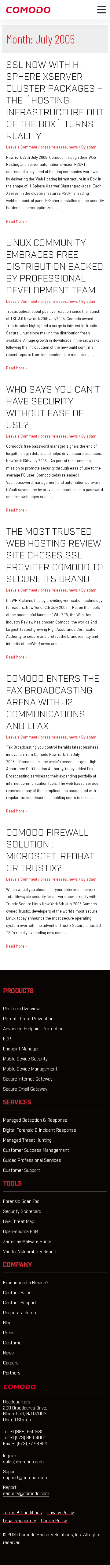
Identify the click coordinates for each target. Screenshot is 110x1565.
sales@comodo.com (23, 1462)
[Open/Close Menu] (101, 9)
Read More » (17, 221)
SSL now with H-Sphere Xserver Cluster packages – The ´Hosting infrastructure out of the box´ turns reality (55, 101)
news (73, 147)
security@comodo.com (26, 1494)
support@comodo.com (26, 1478)
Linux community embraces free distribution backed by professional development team (54, 267)
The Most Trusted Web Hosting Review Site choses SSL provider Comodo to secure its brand (54, 555)
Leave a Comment (21, 147)
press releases (54, 147)
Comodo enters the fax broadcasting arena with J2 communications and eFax (52, 702)
